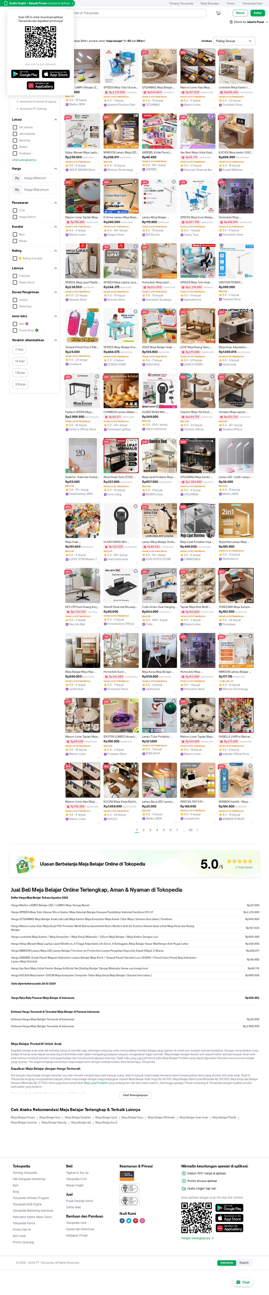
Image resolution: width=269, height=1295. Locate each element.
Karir (16, 1185)
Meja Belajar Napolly (54, 1122)
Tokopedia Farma (24, 1223)
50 (191, 830)
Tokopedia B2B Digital (27, 1204)
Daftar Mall (73, 1207)
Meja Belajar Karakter (78, 1117)
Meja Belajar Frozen (23, 1117)
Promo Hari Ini (22, 1229)
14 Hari (20, 361)
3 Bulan (20, 384)
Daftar (258, 13)
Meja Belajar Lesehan (24, 1122)
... (184, 830)
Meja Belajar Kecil (106, 1122)
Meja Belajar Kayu (132, 1117)
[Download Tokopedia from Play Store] (229, 1208)
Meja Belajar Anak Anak (193, 1117)
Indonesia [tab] (227, 1262)
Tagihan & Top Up (77, 1172)
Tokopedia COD (76, 1179)
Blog (16, 1191)
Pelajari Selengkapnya (195, 1238)
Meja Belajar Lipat (106, 1117)
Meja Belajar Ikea (50, 1117)
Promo (231, 3)
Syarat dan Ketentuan (80, 1229)
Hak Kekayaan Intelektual (29, 1179)
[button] (249, 22)
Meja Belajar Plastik (224, 1117)
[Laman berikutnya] (197, 830)
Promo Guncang (23, 1242)
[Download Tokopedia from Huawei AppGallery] (229, 1228)
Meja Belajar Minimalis (161, 1117)
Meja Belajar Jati (81, 1122)
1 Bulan (20, 372)
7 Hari (19, 349)
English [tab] (244, 1262)
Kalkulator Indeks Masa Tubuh (32, 1217)
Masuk (240, 13)
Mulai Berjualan (210, 3)
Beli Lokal (19, 1236)
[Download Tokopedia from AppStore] (229, 1218)
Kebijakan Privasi (77, 1235)
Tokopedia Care (252, 3)
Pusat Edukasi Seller (79, 1201)
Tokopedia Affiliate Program (31, 1198)
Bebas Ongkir (75, 1185)
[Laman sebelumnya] (130, 830)
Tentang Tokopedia (181, 3)
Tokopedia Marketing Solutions (33, 1210)
